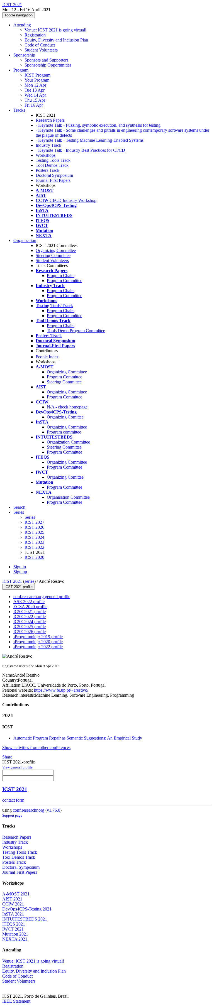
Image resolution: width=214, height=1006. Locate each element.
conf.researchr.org (28, 810)
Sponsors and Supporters (46, 60)
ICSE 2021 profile (29, 611)
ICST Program (37, 75)
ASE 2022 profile (29, 601)
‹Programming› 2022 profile (38, 646)
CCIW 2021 (13, 904)
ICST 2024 (34, 537)
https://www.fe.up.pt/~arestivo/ (60, 690)
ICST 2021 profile (18, 587)
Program (20, 70)
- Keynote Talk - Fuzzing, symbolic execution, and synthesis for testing (98, 125)
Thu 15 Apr (35, 100)
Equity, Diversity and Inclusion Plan (56, 40)
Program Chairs (60, 275)
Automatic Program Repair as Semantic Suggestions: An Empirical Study (77, 738)
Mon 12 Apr (35, 85)
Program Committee (64, 280)
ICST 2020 (34, 557)
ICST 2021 (12, 581)
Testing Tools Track (53, 160)
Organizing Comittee (65, 417)
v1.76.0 (53, 810)
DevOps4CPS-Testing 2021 (27, 909)
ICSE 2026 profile (29, 631)
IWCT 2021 (13, 929)
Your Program (37, 80)
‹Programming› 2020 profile (38, 641)
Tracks (19, 110)
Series (30, 517)
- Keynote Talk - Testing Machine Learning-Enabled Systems (90, 140)
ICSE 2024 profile (29, 621)
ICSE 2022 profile (29, 616)
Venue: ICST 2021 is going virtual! (55, 30)
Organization (24, 240)
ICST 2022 (34, 547)
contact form (13, 800)
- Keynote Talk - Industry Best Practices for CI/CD (80, 150)
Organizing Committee (56, 250)
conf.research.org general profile (41, 596)
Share (7, 757)
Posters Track (47, 170)
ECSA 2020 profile (30, 606)
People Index (47, 356)
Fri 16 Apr (34, 105)
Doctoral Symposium (54, 175)
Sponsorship (24, 55)
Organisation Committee (68, 497)
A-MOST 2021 (16, 894)
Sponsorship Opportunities (48, 65)
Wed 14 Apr (35, 95)
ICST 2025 (34, 532)
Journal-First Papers (53, 180)
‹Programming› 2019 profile (38, 636)
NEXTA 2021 (14, 939)
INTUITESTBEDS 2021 (24, 919)
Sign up (20, 571)
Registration (35, 35)
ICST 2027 (34, 522)
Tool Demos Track (52, 165)
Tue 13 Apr (35, 90)
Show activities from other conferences (36, 747)
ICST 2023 (34, 542)
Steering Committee (53, 255)
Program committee (64, 432)
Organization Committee (68, 442)
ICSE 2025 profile (29, 626)
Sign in (19, 566)
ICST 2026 (34, 527)
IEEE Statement (16, 1001)
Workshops (45, 155)
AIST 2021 (12, 899)
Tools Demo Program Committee (76, 330)
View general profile (17, 767)
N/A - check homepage (67, 407)
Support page (12, 815)
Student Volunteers (41, 50)
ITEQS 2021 (13, 924)
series (29, 581)
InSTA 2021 (13, 914)
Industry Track (48, 145)
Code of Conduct (40, 45)
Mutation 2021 (15, 934)
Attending (22, 25)
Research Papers (50, 120)
